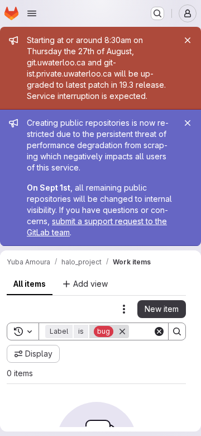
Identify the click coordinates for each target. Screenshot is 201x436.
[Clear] (159, 331)
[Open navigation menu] (32, 13)
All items (29, 283)
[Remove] (122, 331)
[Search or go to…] (157, 13)
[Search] (177, 331)
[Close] (187, 40)
